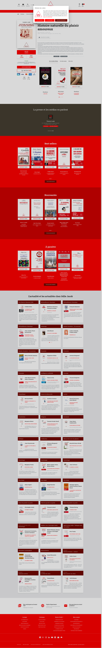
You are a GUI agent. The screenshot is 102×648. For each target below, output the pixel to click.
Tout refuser (49, 20)
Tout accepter (39, 20)
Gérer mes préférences (61, 20)
